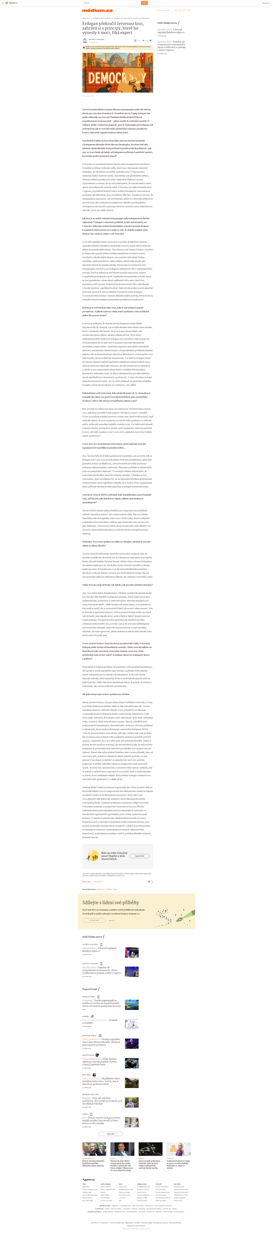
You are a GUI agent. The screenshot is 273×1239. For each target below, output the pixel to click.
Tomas (85, 1114)
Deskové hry (150, 1212)
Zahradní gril (167, 1209)
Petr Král (86, 1075)
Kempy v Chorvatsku (161, 1187)
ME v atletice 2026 (124, 1195)
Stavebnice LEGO (119, 1212)
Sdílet (146, 40)
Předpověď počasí (125, 1206)
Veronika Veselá (89, 1035)
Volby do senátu (87, 1198)
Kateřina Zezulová (90, 1094)
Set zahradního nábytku (154, 1209)
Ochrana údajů (146, 1223)
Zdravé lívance (141, 1192)
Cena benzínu (149, 1206)
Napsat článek (139, 856)
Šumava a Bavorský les (162, 1192)
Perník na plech (142, 1200)
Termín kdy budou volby (89, 1195)
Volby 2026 (85, 1187)
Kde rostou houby (137, 1206)
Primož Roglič (105, 1198)
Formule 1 (122, 1198)
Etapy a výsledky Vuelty (108, 1189)
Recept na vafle (142, 1198)
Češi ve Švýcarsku (160, 1195)
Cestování (87, 1000)
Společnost (101, 889)
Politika (109, 889)
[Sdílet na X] (152, 882)
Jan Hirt (103, 1192)
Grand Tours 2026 (106, 1200)
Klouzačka (142, 1209)
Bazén (107, 1209)
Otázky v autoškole (179, 1198)
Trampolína (126, 1209)
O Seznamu (104, 1223)
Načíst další (110, 1134)
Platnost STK (178, 1200)
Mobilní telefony (108, 1212)
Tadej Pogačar (105, 1195)
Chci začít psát (184, 10)
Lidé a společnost (91, 1039)
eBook (139, 40)
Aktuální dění (164, 30)
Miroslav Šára (88, 997)
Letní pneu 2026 (179, 1187)
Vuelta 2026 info (106, 1187)
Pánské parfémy (179, 1212)
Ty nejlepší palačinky (143, 1187)
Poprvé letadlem (160, 1189)
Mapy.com (115, 1206)
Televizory (159, 1212)
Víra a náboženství (91, 1059)
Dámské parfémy (131, 1212)
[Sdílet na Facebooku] (149, 882)
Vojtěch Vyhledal (96, 39)
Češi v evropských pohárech (163, 1206)
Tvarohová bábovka (143, 1195)
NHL (120, 1200)
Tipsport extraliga (124, 1192)
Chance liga (122, 1187)
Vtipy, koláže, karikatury (94, 1020)
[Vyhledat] (144, 3)
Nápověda (129, 1223)
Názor (116, 889)
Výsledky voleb (86, 1192)
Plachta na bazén (116, 1209)
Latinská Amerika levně (162, 1198)
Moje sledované (163, 10)
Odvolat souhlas (175, 1223)
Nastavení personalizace (136, 1226)
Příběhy (86, 1098)
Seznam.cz (266, 3)
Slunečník (134, 1209)
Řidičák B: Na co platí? (181, 1195)
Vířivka (174, 1209)
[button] (117, 73)
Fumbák (85, 1016)
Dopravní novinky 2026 (181, 1192)
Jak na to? (111, 920)
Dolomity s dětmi (160, 1200)
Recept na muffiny (143, 1189)
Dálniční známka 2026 (181, 1189)
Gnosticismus (88, 1055)
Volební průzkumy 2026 (89, 1189)
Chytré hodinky (168, 1212)
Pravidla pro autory (160, 1223)
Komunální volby (87, 1200)
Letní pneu (142, 1212)
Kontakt (137, 1223)
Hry (84, 1118)
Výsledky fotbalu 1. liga (126, 1189)
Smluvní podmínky (117, 1223)
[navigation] (2, 3)
